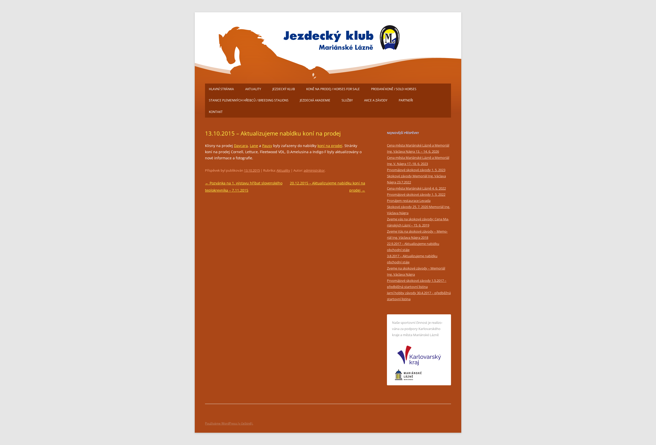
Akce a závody (375, 100)
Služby (347, 100)
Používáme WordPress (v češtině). (229, 423)
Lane (254, 145)
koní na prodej (329, 145)
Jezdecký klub (283, 89)
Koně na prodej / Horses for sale (333, 89)
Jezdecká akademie (315, 100)
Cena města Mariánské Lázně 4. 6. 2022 (416, 188)
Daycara (241, 145)
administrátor (314, 170)
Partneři (406, 100)
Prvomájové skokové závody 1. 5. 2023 (416, 170)
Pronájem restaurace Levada (408, 200)
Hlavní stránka (221, 89)
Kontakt (216, 112)
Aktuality (253, 89)
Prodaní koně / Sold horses (393, 89)
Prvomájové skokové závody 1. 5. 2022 (416, 194)
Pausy (267, 145)
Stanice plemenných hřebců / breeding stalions (249, 100)
